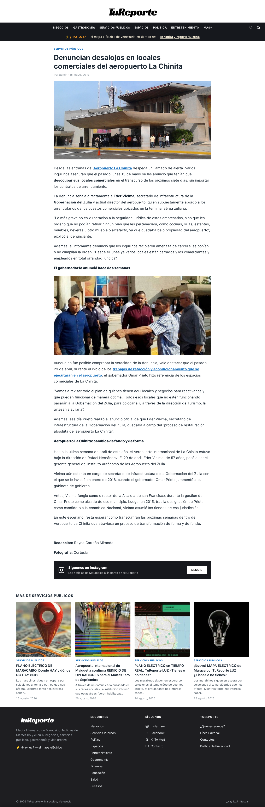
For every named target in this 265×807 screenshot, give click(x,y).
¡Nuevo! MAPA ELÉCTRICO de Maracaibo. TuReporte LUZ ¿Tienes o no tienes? (217, 670)
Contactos (207, 739)
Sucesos (96, 786)
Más (207, 27)
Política (160, 27)
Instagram (158, 726)
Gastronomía (84, 27)
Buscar (244, 801)
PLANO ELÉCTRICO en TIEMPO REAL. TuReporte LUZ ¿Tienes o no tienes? (160, 670)
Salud (94, 779)
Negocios (61, 27)
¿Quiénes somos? (212, 726)
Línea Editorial (209, 733)
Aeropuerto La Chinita (112, 168)
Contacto (157, 746)
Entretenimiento (185, 27)
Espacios (142, 27)
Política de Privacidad (215, 746)
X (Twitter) (158, 739)
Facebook (158, 733)
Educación (97, 773)
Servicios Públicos (114, 27)
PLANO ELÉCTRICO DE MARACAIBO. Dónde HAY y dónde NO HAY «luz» (43, 670)
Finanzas (96, 766)
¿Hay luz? (232, 801)
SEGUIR (196, 569)
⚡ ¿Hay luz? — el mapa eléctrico (39, 747)
